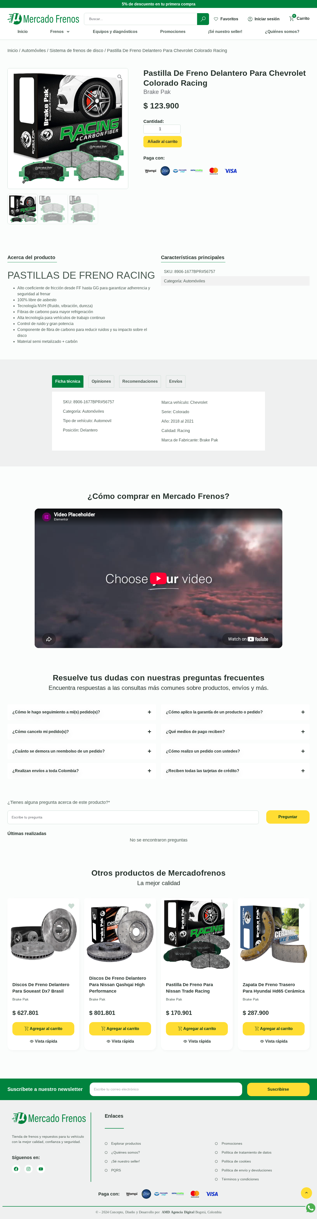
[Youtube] (41, 1169)
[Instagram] (28, 1169)
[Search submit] (203, 19)
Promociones (172, 31)
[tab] (67, 381)
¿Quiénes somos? (282, 31)
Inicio (23, 31)
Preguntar (287, 817)
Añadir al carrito (163, 141)
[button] (43, 1039)
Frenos (57, 31)
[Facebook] (16, 1169)
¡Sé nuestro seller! (225, 31)
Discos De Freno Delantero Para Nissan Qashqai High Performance (117, 985)
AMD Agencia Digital (178, 1212)
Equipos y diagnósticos (115, 31)
